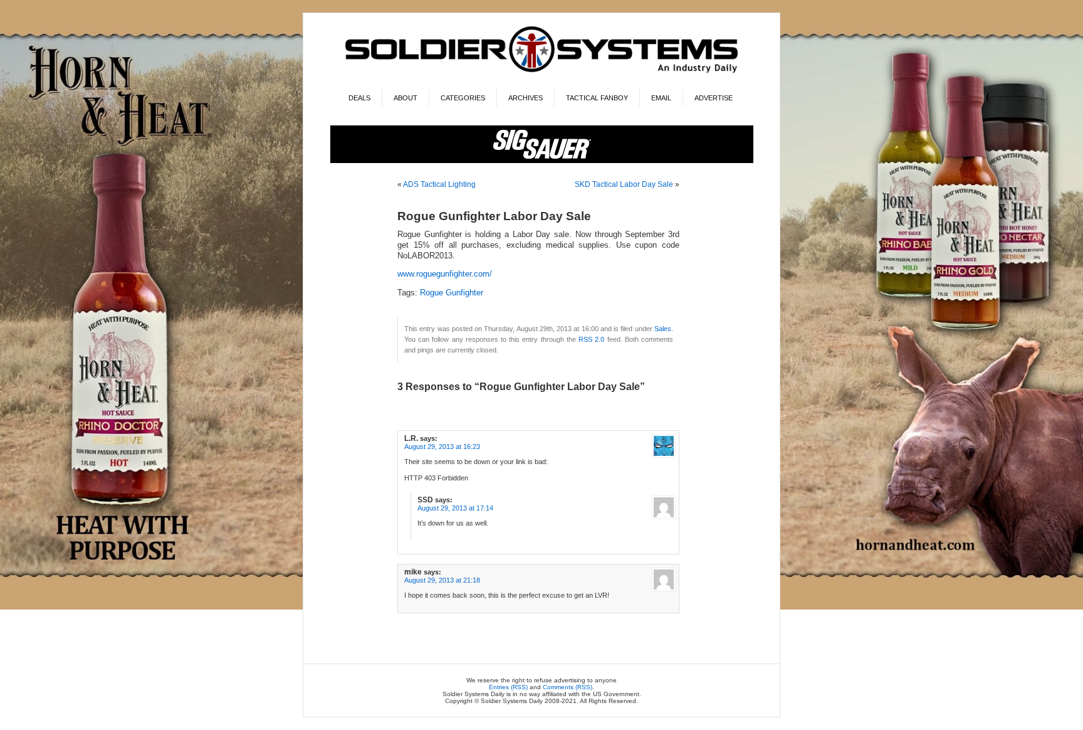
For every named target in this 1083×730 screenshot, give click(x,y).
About (405, 98)
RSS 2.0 (591, 339)
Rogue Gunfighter (451, 292)
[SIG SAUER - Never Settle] (541, 160)
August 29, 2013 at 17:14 (455, 508)
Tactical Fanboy (597, 98)
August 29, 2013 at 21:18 (442, 580)
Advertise (713, 98)
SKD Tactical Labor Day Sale (624, 184)
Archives (525, 98)
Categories (463, 98)
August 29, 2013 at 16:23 (442, 446)
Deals (359, 98)
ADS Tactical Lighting (439, 184)
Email (661, 98)
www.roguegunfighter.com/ (444, 274)
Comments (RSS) (567, 687)
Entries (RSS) (508, 687)
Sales (662, 328)
